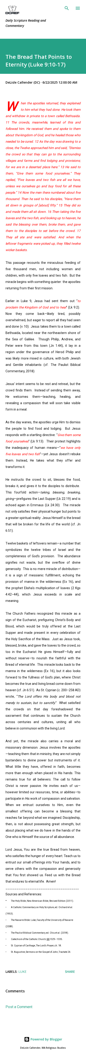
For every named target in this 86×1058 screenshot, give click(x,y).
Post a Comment (19, 1007)
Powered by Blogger (46, 1039)
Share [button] (70, 971)
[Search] (66, 8)
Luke (22, 971)
